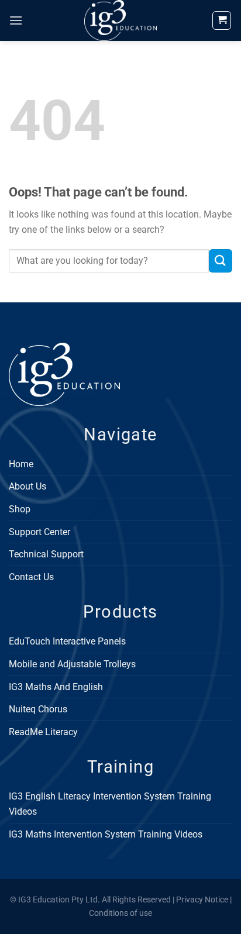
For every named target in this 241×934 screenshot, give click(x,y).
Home (21, 464)
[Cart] (221, 20)
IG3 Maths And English (56, 686)
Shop (19, 509)
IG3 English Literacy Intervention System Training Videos (110, 804)
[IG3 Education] (120, 20)
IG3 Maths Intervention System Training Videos (105, 834)
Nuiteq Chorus (38, 709)
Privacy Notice (202, 900)
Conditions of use (120, 913)
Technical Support (46, 554)
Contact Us (31, 577)
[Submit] (220, 260)
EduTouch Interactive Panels (67, 641)
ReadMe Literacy (43, 731)
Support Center (39, 531)
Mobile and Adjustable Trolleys (72, 664)
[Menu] (16, 20)
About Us (27, 486)
